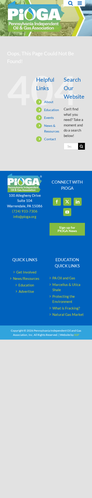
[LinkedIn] (78, 202)
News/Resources (26, 278)
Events (49, 118)
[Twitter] (67, 202)
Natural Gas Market (68, 314)
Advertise (26, 291)
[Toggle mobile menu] (80, 3)
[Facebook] (57, 202)
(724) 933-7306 (25, 211)
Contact (50, 139)
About (48, 102)
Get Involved (26, 272)
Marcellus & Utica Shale (66, 287)
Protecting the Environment (63, 299)
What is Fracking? (66, 308)
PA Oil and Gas (63, 278)
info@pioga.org (24, 216)
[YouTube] (67, 212)
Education (51, 110)
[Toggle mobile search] (70, 3)
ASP (76, 335)
